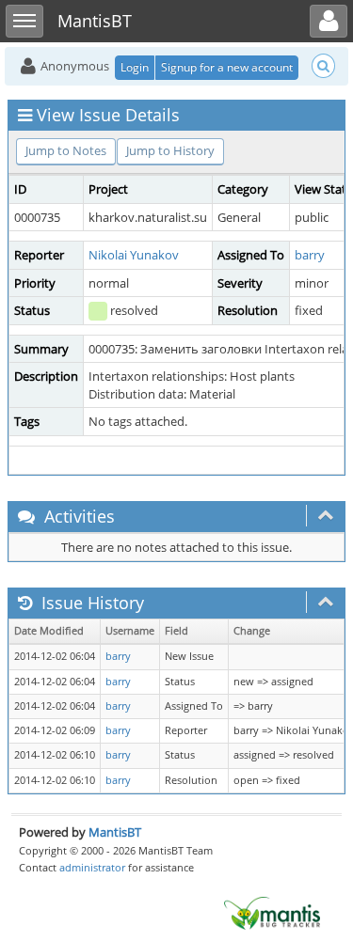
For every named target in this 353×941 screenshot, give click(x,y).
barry (310, 254)
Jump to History (170, 150)
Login (134, 67)
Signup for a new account (227, 67)
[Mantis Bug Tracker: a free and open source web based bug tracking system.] (272, 911)
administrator (92, 867)
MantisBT (114, 831)
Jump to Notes (65, 150)
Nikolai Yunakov (133, 254)
